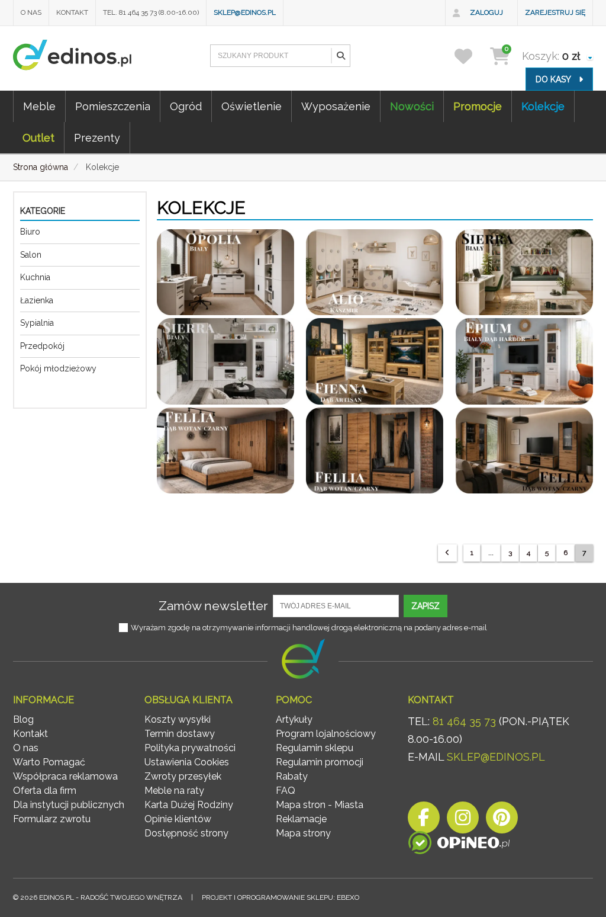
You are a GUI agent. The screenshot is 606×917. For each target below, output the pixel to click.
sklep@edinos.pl (245, 12)
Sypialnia (37, 323)
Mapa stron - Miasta (319, 804)
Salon (30, 254)
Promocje (477, 106)
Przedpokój (42, 346)
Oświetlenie (251, 106)
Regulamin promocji (319, 762)
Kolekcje (543, 106)
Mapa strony (303, 833)
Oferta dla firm (44, 790)
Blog (23, 719)
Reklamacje (301, 819)
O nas (31, 12)
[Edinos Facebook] (424, 820)
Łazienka (36, 300)
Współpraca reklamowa (65, 776)
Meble (39, 106)
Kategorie (42, 211)
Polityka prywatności (190, 748)
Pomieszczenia (112, 106)
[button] (340, 55)
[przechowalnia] (470, 56)
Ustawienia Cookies (186, 762)
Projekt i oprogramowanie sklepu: (280, 897)
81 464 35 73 (464, 721)
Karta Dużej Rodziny (188, 804)
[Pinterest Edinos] (502, 820)
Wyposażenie (335, 106)
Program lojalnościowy (326, 733)
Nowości (412, 106)
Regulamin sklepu (314, 748)
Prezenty (97, 138)
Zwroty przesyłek (182, 776)
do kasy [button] (554, 79)
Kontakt (72, 12)
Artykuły (294, 719)
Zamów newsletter (213, 605)
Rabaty (292, 776)
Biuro (30, 231)
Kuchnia (35, 277)
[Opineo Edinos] (459, 845)
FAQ (285, 790)
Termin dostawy (179, 733)
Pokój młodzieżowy (58, 368)
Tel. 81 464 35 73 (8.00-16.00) (151, 12)
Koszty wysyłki (177, 719)
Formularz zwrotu (52, 819)
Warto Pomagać (49, 762)
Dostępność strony (186, 833)
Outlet (38, 138)
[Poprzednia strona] (447, 553)
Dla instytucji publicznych (68, 804)
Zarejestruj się (555, 12)
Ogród (186, 106)
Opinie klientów (177, 819)
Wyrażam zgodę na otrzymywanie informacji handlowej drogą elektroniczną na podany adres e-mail (309, 627)
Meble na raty (174, 790)
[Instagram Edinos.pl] (463, 820)
